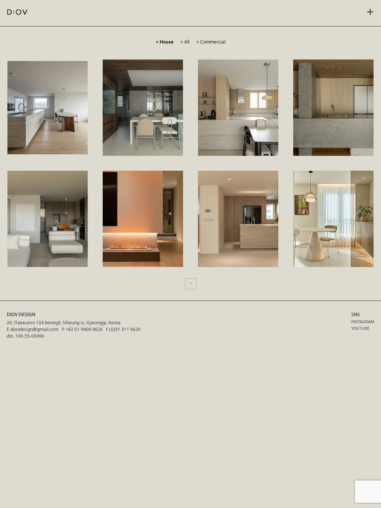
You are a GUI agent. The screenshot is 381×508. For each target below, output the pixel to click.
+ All (184, 42)
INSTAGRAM (362, 321)
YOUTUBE (360, 328)
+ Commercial (210, 42)
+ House (164, 42)
